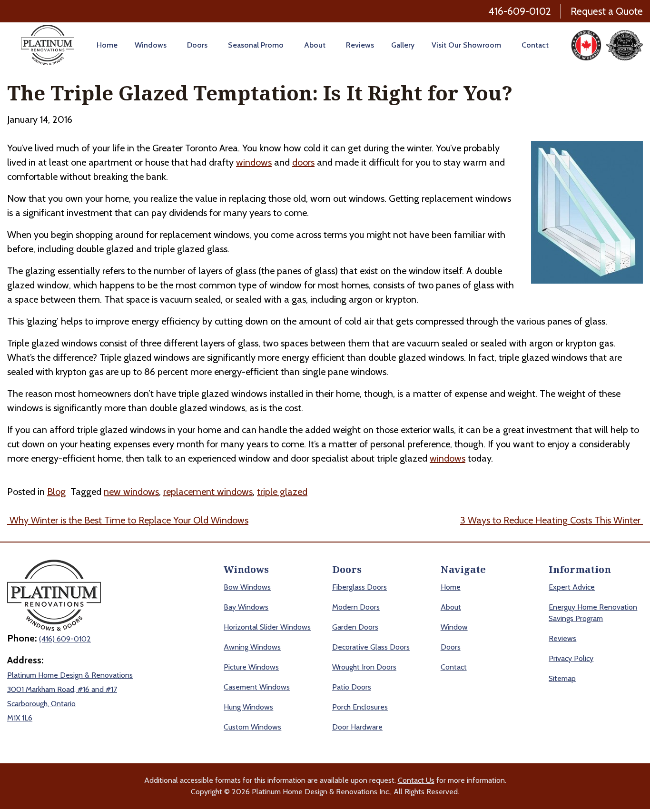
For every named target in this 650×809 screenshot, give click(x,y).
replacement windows (208, 491)
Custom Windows (252, 726)
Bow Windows (247, 587)
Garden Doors (355, 626)
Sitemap (562, 678)
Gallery (402, 44)
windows (254, 162)
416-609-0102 (519, 11)
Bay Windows (246, 607)
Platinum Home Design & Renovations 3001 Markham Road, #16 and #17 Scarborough (70, 689)
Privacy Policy (571, 658)
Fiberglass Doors (359, 587)
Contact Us (416, 780)
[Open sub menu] (168, 45)
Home (107, 44)
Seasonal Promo (256, 44)
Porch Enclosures (360, 706)
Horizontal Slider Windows (267, 626)
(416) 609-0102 (65, 638)
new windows (131, 491)
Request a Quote (607, 11)
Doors (197, 44)
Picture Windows (251, 666)
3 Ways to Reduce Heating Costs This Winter (551, 520)
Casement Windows (257, 686)
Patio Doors (351, 686)
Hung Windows (248, 706)
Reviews (360, 44)
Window (454, 626)
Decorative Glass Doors (371, 646)
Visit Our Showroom (466, 44)
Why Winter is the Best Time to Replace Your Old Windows (127, 520)
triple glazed (282, 491)
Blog (56, 491)
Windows (151, 44)
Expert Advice (572, 587)
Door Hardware (357, 726)
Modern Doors (356, 607)
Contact (535, 44)
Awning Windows (252, 646)
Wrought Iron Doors (364, 666)
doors (303, 162)
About (314, 44)
